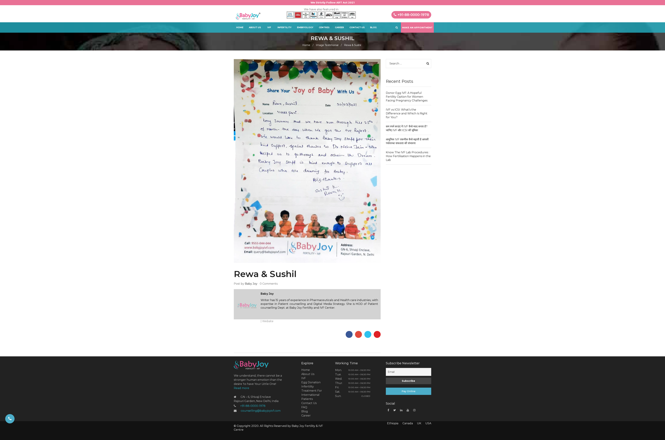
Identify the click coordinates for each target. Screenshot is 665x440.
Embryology (305, 27)
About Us (255, 27)
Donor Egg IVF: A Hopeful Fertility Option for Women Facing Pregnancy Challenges (406, 96)
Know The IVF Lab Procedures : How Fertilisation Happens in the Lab (408, 156)
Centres (324, 27)
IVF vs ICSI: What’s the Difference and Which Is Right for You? (406, 113)
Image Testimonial (327, 45)
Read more (241, 388)
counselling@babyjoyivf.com (261, 410)
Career (339, 27)
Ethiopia (392, 423)
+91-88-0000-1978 (412, 15)
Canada (407, 423)
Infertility (284, 27)
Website (267, 321)
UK (419, 423)
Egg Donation (311, 382)
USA (428, 423)
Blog (373, 27)
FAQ (304, 407)
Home (239, 27)
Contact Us (357, 27)
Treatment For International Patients (311, 395)
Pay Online (408, 391)
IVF (269, 27)
